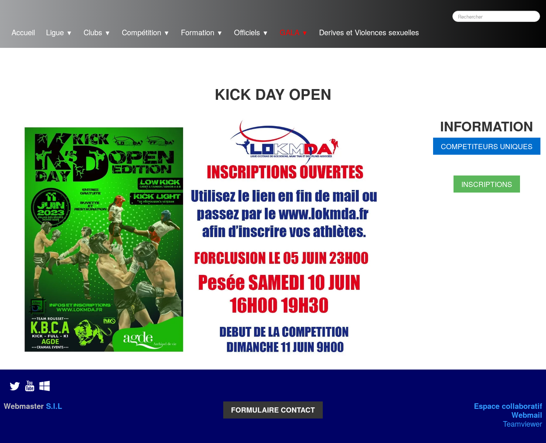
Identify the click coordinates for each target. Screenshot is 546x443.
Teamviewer (522, 423)
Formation (202, 32)
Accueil (23, 32)
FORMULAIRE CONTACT (273, 410)
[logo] (439, 33)
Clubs (97, 32)
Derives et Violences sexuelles (369, 32)
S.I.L (54, 405)
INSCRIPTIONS (486, 184)
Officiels (251, 32)
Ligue (59, 32)
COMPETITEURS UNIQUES (487, 146)
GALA (294, 32)
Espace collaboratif (508, 405)
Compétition (146, 32)
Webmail (526, 414)
